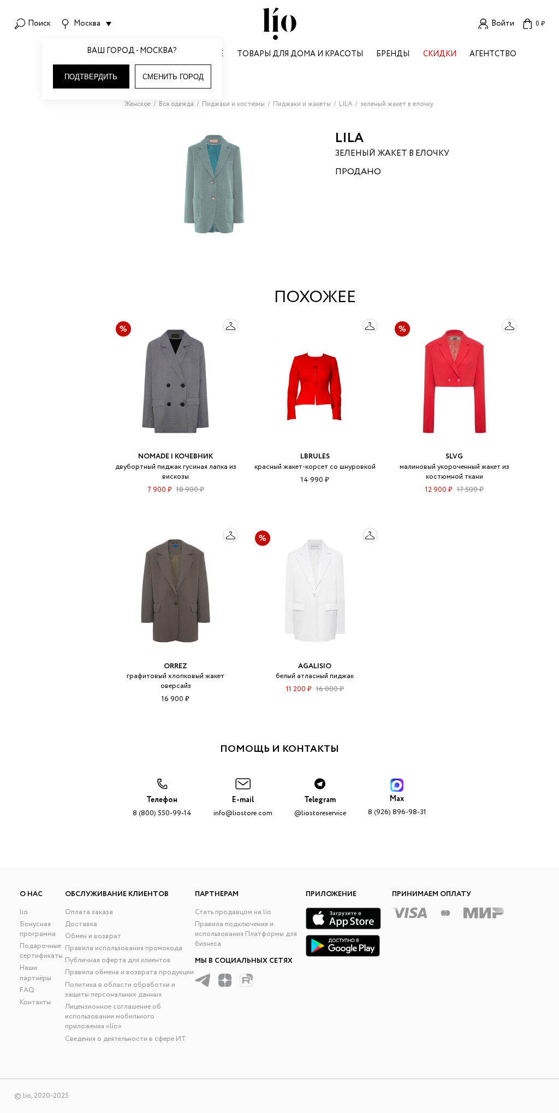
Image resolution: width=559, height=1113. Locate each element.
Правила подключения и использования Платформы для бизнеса (246, 934)
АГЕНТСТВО (492, 55)
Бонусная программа (38, 929)
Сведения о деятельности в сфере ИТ (125, 1039)
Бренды (392, 55)
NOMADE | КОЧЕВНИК (175, 456)
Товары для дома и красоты (300, 55)
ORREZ (175, 666)
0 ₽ (540, 23)
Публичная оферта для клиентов (118, 960)
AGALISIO (314, 666)
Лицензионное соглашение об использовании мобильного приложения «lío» (113, 1017)
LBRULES (315, 456)
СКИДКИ (439, 55)
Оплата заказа (89, 912)
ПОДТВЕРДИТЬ (90, 77)
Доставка (81, 924)
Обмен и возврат (93, 936)
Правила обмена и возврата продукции (129, 972)
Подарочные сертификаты (41, 951)
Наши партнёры (35, 973)
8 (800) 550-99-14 (162, 806)
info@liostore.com (242, 806)
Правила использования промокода (123, 948)
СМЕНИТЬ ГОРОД (173, 77)
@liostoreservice (320, 806)
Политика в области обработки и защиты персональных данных (120, 990)
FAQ (27, 990)
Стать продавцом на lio (233, 912)
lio (24, 912)
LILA (349, 138)
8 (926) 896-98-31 (397, 805)
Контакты (35, 1002)
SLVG (454, 456)
